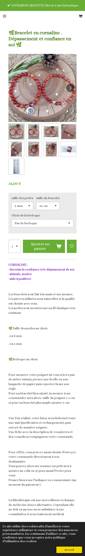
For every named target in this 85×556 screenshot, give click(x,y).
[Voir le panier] (80, 16)
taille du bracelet (48, 198)
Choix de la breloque (26, 215)
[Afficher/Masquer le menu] (4, 16)
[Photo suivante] (70, 88)
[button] (16, 131)
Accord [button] (69, 549)
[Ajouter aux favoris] (72, 246)
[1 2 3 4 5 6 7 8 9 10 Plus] (14, 246)
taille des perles (22, 198)
